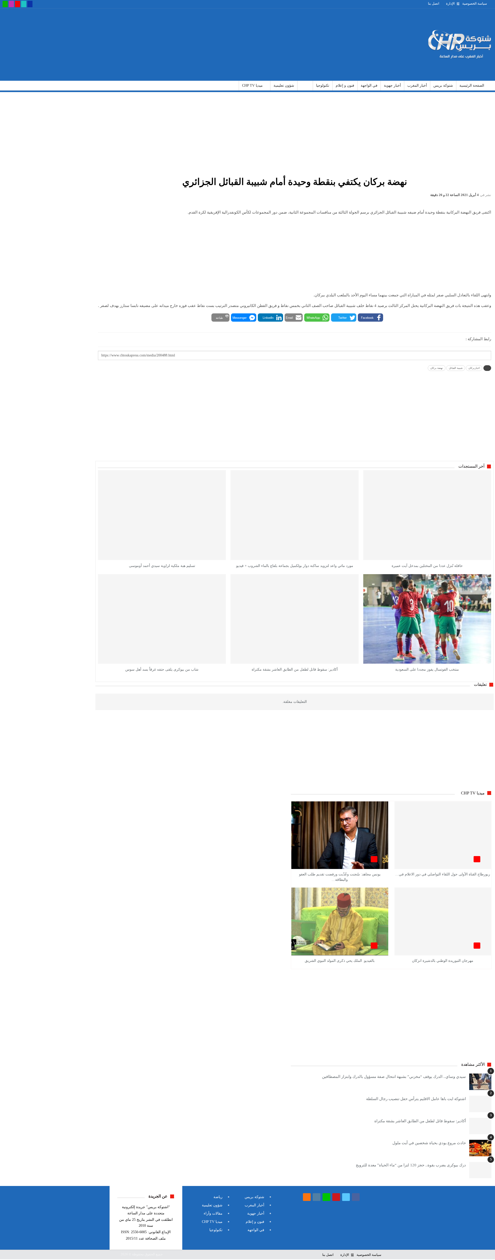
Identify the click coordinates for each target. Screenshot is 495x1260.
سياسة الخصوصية (474, 3)
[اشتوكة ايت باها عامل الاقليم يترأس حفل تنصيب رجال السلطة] (480, 1104)
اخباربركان (474, 368)
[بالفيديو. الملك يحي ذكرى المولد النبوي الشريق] (339, 921)
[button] (370, 317)
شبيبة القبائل (456, 368)
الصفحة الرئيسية (471, 85)
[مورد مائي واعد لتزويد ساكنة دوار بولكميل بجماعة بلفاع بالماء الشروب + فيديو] (294, 515)
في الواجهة (369, 85)
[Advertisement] (165, 45)
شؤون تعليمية (284, 85)
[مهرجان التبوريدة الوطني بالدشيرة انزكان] (442, 921)
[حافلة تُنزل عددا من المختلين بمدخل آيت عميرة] (427, 515)
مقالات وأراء (213, 1213)
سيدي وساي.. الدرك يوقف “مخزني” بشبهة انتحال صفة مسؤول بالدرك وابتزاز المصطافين (394, 1077)
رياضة (305, 85)
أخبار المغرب (417, 85)
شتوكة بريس (443, 85)
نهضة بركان (436, 368)
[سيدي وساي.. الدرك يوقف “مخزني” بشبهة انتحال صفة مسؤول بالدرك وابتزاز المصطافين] (480, 1082)
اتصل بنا (433, 3)
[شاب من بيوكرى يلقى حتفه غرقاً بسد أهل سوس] (162, 619)
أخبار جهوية (392, 85)
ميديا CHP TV (252, 85)
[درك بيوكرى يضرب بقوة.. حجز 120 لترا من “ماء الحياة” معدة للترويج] (480, 1170)
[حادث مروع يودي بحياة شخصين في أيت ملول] (480, 1148)
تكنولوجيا (322, 85)
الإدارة (450, 3)
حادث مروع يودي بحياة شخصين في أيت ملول (429, 1143)
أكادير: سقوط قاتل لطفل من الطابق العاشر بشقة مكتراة (420, 1121)
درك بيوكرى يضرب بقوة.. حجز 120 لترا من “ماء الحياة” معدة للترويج (411, 1165)
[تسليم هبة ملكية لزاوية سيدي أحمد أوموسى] (162, 515)
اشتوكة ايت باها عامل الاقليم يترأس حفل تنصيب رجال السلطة (416, 1099)
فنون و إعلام (345, 85)
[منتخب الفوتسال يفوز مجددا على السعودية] (427, 619)
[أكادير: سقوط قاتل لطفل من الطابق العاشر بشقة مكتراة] (294, 619)
